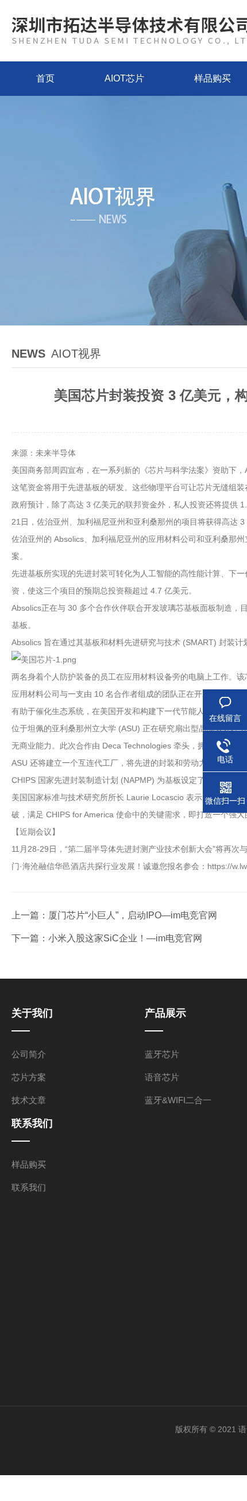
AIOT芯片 (124, 78)
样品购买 (28, 1164)
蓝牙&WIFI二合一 (178, 1100)
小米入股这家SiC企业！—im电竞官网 (125, 938)
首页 (45, 78)
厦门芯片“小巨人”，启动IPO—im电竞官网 (132, 915)
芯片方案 (28, 1077)
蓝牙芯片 (162, 1054)
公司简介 (28, 1054)
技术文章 (28, 1100)
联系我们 (28, 1187)
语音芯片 (162, 1077)
